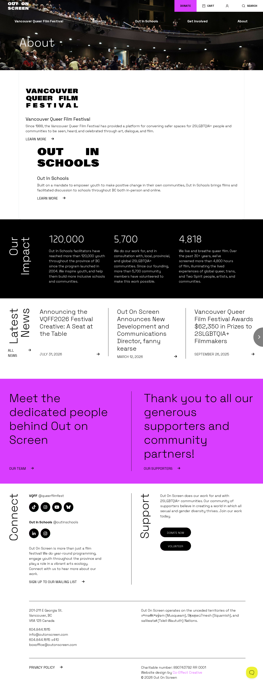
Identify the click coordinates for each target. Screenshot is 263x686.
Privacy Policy (42, 667)
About (243, 21)
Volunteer (175, 546)
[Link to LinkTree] (68, 507)
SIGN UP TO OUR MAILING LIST (53, 582)
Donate (185, 6)
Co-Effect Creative (187, 672)
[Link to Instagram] (34, 507)
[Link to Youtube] (57, 507)
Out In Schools (146, 21)
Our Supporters (158, 468)
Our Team (17, 468)
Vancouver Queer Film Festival (39, 21)
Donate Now (175, 532)
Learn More (36, 139)
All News (12, 353)
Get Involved (197, 21)
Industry (99, 21)
